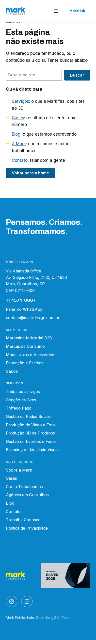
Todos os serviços (23, 391)
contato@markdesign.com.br (33, 317)
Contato (20, 160)
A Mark (19, 143)
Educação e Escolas (24, 362)
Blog (16, 134)
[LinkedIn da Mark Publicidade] (26, 601)
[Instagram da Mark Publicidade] (11, 601)
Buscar (77, 75)
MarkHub (77, 11)
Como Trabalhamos (24, 486)
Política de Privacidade (27, 528)
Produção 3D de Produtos (30, 433)
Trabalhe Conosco (23, 519)
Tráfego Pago (19, 408)
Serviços (20, 101)
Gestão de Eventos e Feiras (31, 441)
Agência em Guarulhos (27, 494)
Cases (18, 117)
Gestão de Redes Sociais (28, 416)
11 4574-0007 (21, 300)
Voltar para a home (30, 172)
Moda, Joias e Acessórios (30, 354)
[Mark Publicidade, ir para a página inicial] (15, 11)
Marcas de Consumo (25, 346)
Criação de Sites (21, 399)
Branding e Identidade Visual (32, 449)
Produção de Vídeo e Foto (30, 424)
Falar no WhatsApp (24, 309)
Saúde (12, 371)
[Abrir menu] (56, 11)
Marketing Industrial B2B (29, 337)
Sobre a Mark (19, 470)
